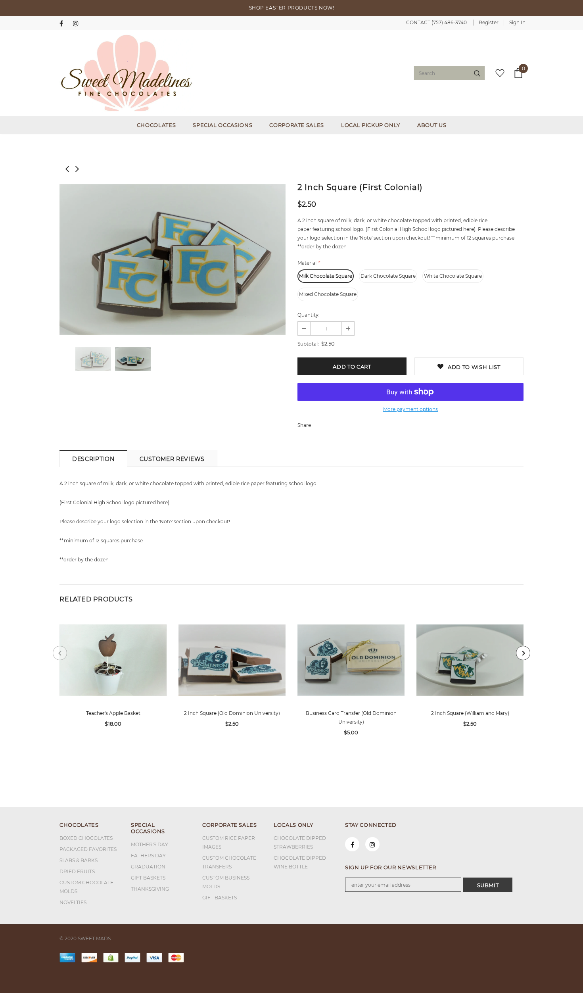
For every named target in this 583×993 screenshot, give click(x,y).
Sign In (517, 22)
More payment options (410, 409)
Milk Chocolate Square (325, 276)
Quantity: (308, 315)
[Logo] (126, 73)
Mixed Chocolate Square (328, 294)
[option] (172, 259)
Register (489, 22)
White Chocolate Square (453, 276)
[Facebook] (64, 24)
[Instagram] (78, 24)
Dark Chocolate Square (388, 276)
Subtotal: (308, 344)
